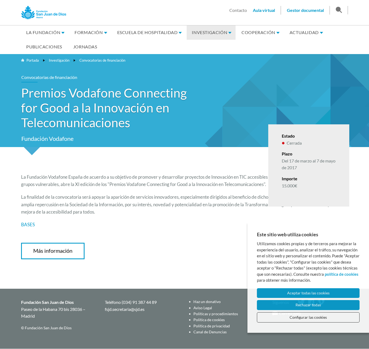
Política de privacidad (211, 326)
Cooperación (258, 32)
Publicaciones (44, 46)
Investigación (209, 32)
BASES (28, 224)
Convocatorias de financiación (102, 60)
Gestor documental (305, 10)
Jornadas (85, 46)
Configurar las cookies (308, 317)
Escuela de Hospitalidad (147, 32)
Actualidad (304, 32)
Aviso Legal (202, 307)
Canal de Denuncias (210, 332)
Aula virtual (264, 10)
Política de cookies (209, 319)
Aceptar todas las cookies (308, 293)
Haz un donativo (207, 301)
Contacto (238, 10)
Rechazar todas (308, 305)
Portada (32, 60)
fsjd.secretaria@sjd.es (125, 309)
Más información (52, 250)
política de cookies (341, 274)
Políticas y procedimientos (215, 313)
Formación (89, 32)
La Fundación (43, 32)
